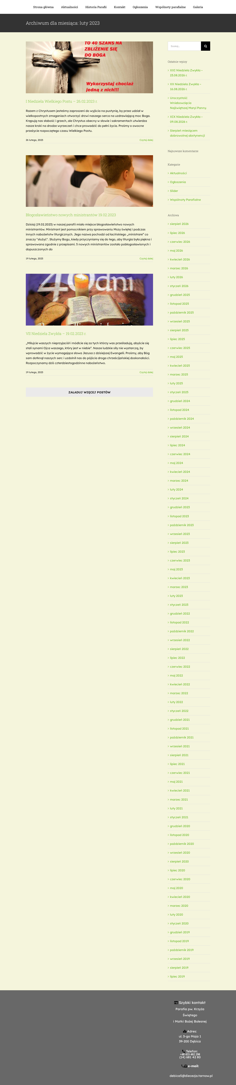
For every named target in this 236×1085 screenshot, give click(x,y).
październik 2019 (182, 950)
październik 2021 (182, 737)
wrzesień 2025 (180, 321)
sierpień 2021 (179, 755)
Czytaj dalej (146, 139)
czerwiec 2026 (180, 242)
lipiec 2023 (177, 551)
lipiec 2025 (177, 339)
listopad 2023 (179, 516)
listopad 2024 (179, 410)
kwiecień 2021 (180, 790)
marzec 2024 (179, 480)
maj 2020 (176, 888)
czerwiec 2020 (180, 879)
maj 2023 (176, 569)
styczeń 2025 (179, 392)
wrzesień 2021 (180, 746)
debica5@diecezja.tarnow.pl (191, 1076)
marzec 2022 (179, 693)
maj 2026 (176, 250)
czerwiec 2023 (180, 560)
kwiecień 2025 (180, 365)
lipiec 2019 (177, 976)
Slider (174, 191)
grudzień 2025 (180, 295)
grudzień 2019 (180, 932)
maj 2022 (176, 675)
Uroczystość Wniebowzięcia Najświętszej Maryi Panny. (188, 103)
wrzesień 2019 (180, 959)
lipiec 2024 (177, 445)
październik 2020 (182, 844)
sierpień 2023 (179, 543)
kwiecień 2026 (180, 259)
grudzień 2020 (180, 826)
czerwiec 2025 (180, 348)
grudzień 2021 (180, 719)
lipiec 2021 (177, 764)
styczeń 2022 (179, 711)
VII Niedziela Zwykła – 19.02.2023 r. (56, 333)
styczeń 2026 (179, 286)
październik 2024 (182, 418)
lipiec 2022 (177, 658)
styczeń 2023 (179, 604)
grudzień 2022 (180, 613)
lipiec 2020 (177, 870)
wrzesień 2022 (180, 640)
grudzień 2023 (180, 507)
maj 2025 (176, 357)
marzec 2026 (179, 268)
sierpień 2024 (179, 436)
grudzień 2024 (180, 401)
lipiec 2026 (177, 233)
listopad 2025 (179, 303)
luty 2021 (176, 808)
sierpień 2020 (179, 861)
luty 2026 (176, 277)
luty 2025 (176, 383)
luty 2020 (176, 914)
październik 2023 (182, 525)
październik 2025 (182, 312)
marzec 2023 (179, 587)
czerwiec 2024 (180, 454)
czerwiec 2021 (180, 773)
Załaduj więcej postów (89, 392)
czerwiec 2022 (180, 666)
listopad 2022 (179, 622)
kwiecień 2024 (180, 472)
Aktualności (178, 173)
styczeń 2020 (179, 923)
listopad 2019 (179, 941)
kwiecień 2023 (180, 578)
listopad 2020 (179, 835)
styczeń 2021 (179, 817)
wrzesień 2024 (180, 427)
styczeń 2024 (179, 498)
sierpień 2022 (179, 649)
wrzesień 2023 (180, 534)
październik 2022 (182, 631)
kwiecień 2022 (180, 684)
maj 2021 (176, 781)
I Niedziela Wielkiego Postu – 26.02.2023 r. (62, 101)
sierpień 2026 (179, 224)
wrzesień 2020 (180, 852)
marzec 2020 (179, 905)
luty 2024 (176, 489)
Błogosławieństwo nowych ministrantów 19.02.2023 (71, 214)
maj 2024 (176, 463)
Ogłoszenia (178, 182)
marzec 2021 (179, 799)
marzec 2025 (179, 374)
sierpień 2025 (179, 330)
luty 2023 (176, 596)
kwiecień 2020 (180, 897)
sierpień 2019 (179, 967)
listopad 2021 (179, 728)
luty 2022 (176, 702)
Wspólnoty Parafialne (185, 199)
